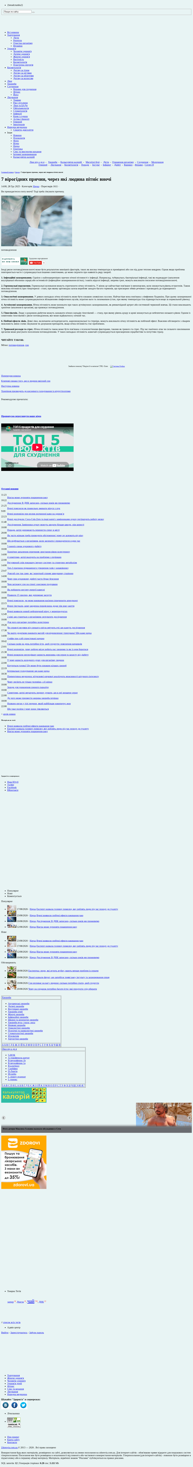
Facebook (12, 787)
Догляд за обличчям (23, 75)
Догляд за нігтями (22, 73)
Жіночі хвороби (16, 1014)
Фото (16, 140)
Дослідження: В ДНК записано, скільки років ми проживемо (38, 503)
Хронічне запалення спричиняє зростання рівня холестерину (38, 551)
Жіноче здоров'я (21, 56)
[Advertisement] (10, 753)
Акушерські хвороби (18, 1003)
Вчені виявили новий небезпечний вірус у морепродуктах (37, 611)
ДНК (41, 1301)
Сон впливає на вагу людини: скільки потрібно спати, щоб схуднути (63, 983)
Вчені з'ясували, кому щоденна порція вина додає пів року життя (40, 606)
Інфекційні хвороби (18, 1017)
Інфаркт (107, 165)
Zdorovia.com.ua (9, 1447)
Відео (16, 143)
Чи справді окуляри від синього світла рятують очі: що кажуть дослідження (46, 627)
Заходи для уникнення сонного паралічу (28, 687)
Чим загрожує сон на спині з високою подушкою (32, 584)
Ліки (9, 81)
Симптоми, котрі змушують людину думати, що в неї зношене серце (42, 692)
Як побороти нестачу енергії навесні (26, 589)
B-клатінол (13, 1066)
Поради (85, 165)
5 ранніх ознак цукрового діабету (24, 546)
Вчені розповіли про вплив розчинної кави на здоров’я (35, 513)
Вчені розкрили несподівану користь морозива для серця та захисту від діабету (48, 654)
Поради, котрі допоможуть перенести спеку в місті (33, 530)
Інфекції (17, 113)
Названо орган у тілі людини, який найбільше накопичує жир (39, 703)
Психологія (19, 138)
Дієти (16, 37)
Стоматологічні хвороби (20, 1033)
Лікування (12, 97)
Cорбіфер (13, 1068)
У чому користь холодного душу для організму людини (35, 660)
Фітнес (16, 92)
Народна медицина (17, 127)
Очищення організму (123, 162)
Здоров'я (11, 48)
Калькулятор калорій (24, 157)
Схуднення (12, 86)
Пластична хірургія (23, 65)
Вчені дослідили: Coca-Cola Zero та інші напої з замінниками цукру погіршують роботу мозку (55, 519)
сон (27, 345)
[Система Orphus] (117, 366)
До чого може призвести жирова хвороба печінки (33, 698)
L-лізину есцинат (17, 1076)
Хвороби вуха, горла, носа (21, 1022)
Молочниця (157, 162)
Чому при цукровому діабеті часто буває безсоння (33, 579)
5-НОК (11, 1055)
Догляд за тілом (21, 70)
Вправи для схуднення (24, 89)
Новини (17, 135)
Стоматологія (20, 111)
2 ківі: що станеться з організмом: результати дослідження (37, 617)
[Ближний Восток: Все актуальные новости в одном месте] (96, 1115)
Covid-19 (149, 165)
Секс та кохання (15, 1389)
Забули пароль (36, 1332)
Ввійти (4, 1332)
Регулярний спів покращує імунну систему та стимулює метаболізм (42, 562)
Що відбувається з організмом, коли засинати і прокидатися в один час (43, 541)
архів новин (9, 714)
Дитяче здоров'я (21, 54)
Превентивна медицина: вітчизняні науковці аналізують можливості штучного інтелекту (53, 676)
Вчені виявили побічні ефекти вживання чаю (30, 726)
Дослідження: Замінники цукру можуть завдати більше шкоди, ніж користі (45, 524)
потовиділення (16, 345)
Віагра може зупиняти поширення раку (27, 497)
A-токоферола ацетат (19, 1057)
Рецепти (17, 40)
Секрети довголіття (23, 130)
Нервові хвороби (16, 1025)
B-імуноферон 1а (16, 1063)
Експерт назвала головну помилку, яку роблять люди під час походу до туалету (48, 728)
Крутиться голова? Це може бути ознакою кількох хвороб (36, 665)
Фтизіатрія (13, 1036)
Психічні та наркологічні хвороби (25, 1030)
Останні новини (9, 488)
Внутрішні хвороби (18, 1009)
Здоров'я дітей (14, 1383)
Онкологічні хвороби (19, 1028)
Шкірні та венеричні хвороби (23, 1020)
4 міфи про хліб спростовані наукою (25, 638)
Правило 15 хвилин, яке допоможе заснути (29, 595)
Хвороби (11, 84)
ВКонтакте (12, 790)
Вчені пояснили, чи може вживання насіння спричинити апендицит (42, 600)
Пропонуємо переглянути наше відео (21, 416)
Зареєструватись (18, 1332)
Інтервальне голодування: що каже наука (28, 671)
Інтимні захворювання (24, 154)
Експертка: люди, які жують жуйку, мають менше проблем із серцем (63, 970)
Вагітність (18, 59)
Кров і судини (20, 116)
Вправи (139, 165)
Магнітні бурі (93, 162)
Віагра (20, 1301)
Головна (4, 172)
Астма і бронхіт (21, 119)
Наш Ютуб (12, 782)
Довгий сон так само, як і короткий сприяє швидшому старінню (40, 573)
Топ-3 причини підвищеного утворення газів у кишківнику (38, 568)
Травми (17, 100)
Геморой (17, 121)
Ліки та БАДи (20, 105)
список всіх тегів (12, 1322)
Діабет (117, 165)
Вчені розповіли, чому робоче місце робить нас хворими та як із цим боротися (47, 649)
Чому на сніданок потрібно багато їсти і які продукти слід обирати (62, 989)
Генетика (18, 149)
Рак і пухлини (20, 103)
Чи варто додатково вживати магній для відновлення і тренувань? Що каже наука (49, 633)
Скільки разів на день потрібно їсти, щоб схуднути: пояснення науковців (44, 644)
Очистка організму (23, 43)
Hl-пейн (12, 1074)
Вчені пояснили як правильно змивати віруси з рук (33, 508)
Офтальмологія (21, 108)
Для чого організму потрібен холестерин (28, 622)
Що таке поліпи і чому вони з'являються (28, 709)
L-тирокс (12, 1079)
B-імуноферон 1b (17, 1060)
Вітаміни (17, 46)
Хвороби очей (15, 1011)
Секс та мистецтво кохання (27, 151)
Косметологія (20, 62)
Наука (16, 146)
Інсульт (96, 165)
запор (10, 1301)
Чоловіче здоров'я (22, 51)
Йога (15, 94)
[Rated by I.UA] (14, 1421)
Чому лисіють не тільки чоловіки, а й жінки (29, 682)
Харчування (13, 35)
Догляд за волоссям (23, 78)
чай (30, 1301)
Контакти (12, 1442)
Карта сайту (13, 1439)
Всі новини (13, 32)
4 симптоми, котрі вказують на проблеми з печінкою (34, 557)
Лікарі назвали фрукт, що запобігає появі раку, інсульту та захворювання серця (68, 977)
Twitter (10, 784)
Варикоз (128, 165)
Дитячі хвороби (16, 1006)
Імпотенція (19, 124)
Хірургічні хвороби (18, 1038)
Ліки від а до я (37, 162)
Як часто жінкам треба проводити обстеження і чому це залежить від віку (45, 535)
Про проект (13, 1437)
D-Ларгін (12, 1071)
